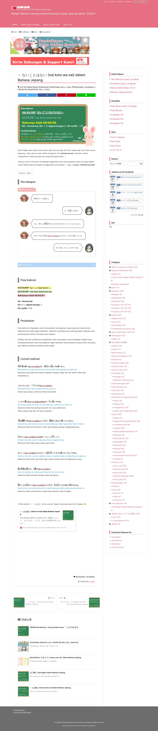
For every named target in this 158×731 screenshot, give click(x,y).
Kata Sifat (115, 141)
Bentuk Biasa (118, 353)
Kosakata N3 (116, 123)
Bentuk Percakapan (121, 356)
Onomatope (118, 325)
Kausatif (118, 493)
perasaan (119, 452)
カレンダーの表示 (136, 215)
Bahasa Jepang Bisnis (121, 92)
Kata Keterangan (120, 383)
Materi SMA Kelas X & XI (122, 88)
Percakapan (118, 335)
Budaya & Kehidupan (122, 270)
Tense (115, 486)
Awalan (116, 349)
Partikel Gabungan (124, 476)
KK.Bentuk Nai (44, 87)
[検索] (146, 2)
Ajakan (118, 418)
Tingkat (118, 459)
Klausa (118, 401)
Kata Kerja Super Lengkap (123, 106)
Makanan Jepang (120, 284)
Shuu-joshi (120, 479)
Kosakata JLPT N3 (121, 305)
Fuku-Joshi (120, 466)
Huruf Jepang (117, 137)
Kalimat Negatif (32, 87)
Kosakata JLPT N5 (121, 311)
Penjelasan (115, 544)
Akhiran (117, 346)
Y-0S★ (92, 581)
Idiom (116, 322)
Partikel (117, 462)
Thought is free (91, 726)
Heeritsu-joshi (121, 469)
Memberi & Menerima (124, 380)
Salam (116, 339)
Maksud (119, 449)
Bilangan (117, 294)
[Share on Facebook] (47, 95)
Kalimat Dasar (119, 366)
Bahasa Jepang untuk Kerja (124, 267)
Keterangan (120, 442)
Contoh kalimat (117, 547)
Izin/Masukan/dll (122, 425)
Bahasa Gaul (119, 318)
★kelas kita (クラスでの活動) (126, 514)
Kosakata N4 (116, 119)
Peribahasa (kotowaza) (123, 329)
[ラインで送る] (86, 95)
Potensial (119, 500)
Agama (116, 274)
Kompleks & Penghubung (124, 397)
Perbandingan (119, 483)
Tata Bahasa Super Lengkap (124, 79)
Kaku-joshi (120, 472)
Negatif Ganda (55, 87)
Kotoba (116, 315)
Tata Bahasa (25, 32)
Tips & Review (119, 503)
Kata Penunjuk (119, 387)
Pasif (117, 496)
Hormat (116, 359)
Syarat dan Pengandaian (126, 411)
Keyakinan (120, 445)
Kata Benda (116, 110)
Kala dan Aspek (120, 363)
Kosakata (118, 291)
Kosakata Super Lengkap (123, 83)
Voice (116, 490)
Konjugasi (119, 377)
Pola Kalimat (116, 540)
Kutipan (118, 404)
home (15, 32)
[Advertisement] (57, 554)
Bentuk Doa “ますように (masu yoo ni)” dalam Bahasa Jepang (55, 657)
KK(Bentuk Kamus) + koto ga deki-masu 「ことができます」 (55, 627)
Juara (116, 517)
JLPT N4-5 (116, 150)
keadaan (119, 428)
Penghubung (121, 407)
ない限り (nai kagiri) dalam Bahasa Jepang (47, 672)
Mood (35, 32)
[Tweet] (27, 95)
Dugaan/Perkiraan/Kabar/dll (127, 421)
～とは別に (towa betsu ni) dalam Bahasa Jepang (50, 688)
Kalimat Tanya (119, 370)
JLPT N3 (23, 87)
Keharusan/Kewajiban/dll (125, 431)
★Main (116, 524)
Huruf (115, 287)
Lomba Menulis (120, 520)
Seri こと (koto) (66, 87)
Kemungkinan (46, 32)
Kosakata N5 (116, 114)
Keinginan (119, 435)
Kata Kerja (115, 145)
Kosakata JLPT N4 (121, 308)
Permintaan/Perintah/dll (125, 455)
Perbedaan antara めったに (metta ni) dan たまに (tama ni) (54, 642)
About (106, 2)
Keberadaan (118, 394)
